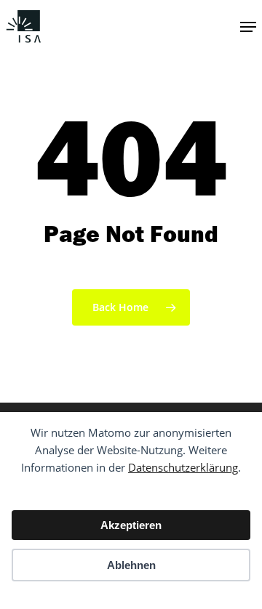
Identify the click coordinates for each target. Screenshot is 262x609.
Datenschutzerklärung (183, 467)
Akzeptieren (131, 525)
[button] (248, 27)
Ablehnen (131, 565)
